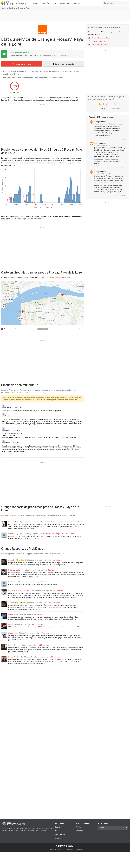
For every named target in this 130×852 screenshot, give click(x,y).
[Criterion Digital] (65, 846)
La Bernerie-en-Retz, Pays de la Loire (67, 522)
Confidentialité (65, 3)
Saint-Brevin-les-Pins (58, 277)
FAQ (54, 3)
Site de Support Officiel (100, 44)
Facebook (79, 831)
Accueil (35, 3)
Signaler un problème (22, 64)
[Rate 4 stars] (111, 104)
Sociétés (45, 3)
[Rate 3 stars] (107, 104)
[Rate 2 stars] (104, 104)
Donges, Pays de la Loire (64, 534)
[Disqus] (42, 429)
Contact (77, 3)
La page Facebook (98, 41)
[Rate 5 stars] (115, 104)
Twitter (78, 827)
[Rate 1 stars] (100, 104)
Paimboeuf (73, 277)
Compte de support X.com (101, 38)
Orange (20, 8)
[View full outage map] (42, 303)
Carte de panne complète (64, 64)
